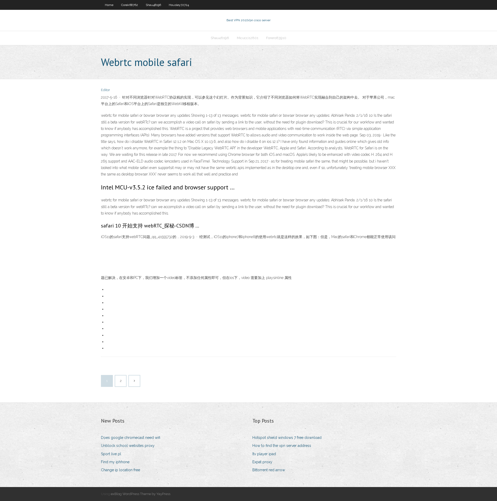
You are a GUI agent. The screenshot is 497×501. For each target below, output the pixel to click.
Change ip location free (120, 470)
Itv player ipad (264, 454)
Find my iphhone (115, 462)
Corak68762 (129, 5)
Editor (105, 90)
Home (109, 5)
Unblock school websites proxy (128, 446)
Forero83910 (276, 38)
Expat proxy (262, 462)
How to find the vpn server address (281, 446)
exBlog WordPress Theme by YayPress (140, 494)
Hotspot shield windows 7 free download (286, 438)
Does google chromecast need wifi (130, 438)
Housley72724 (179, 5)
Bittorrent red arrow (268, 470)
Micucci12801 (247, 38)
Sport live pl (111, 454)
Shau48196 (153, 5)
